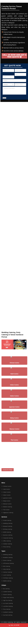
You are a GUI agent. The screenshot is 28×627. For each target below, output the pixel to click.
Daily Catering (6, 569)
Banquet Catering (7, 526)
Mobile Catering (7, 581)
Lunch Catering (7, 575)
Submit (4, 98)
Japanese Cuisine (7, 498)
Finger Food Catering (8, 597)
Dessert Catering (7, 594)
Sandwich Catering (8, 612)
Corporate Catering (8, 538)
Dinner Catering (7, 560)
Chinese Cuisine (7, 486)
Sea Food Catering (7, 615)
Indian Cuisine (6, 492)
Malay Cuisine (6, 501)
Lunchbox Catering (8, 606)
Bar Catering (6, 588)
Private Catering (7, 520)
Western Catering (7, 506)
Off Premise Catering (8, 563)
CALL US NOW (14, 625)
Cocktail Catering (7, 591)
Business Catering (7, 535)
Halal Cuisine (6, 489)
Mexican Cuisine (7, 504)
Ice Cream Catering (8, 603)
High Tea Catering (7, 600)
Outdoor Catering (7, 544)
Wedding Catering (7, 523)
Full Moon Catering (8, 578)
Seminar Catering (7, 572)
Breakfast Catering (7, 557)
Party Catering (6, 546)
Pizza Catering (6, 609)
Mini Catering (6, 566)
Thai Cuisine (6, 509)
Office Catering (7, 541)
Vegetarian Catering (8, 512)
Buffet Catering (7, 532)
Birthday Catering (7, 529)
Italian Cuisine (6, 495)
